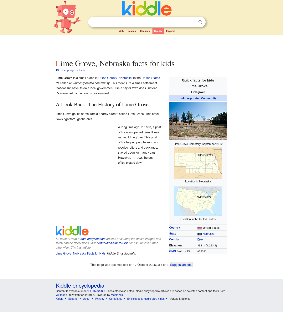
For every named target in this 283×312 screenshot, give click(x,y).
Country (174, 227)
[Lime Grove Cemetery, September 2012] (198, 121)
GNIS (172, 251)
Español (170, 31)
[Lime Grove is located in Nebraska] (198, 162)
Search (200, 22)
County (174, 239)
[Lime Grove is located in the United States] (198, 201)
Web (121, 31)
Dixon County (107, 78)
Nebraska (208, 233)
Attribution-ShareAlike (113, 243)
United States (151, 78)
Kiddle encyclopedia (91, 238)
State (172, 233)
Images (132, 31)
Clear (192, 22)
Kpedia (158, 31)
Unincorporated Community (198, 98)
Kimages (145, 31)
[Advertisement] (141, 46)
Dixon (200, 239)
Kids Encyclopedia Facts (70, 70)
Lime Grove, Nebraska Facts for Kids (80, 253)
